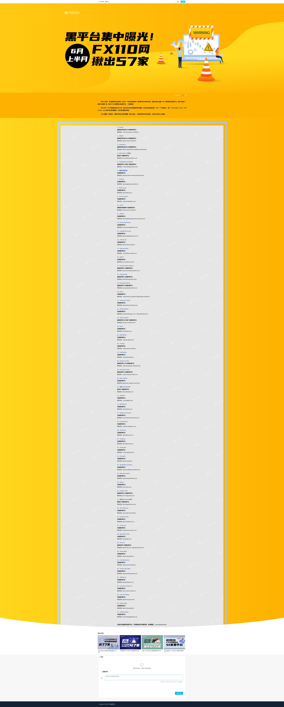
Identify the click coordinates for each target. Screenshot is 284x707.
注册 (183, 1)
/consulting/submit (161, 624)
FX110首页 (101, 1)
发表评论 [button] (179, 693)
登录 (178, 1)
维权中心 (107, 1)
